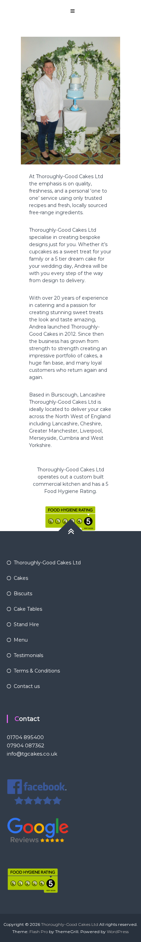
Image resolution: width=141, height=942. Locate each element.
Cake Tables (28, 609)
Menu (21, 640)
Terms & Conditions (37, 671)
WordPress (118, 931)
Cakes (21, 578)
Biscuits (23, 593)
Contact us (27, 686)
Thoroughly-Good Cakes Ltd (47, 563)
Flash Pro (38, 931)
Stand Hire (26, 624)
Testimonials (28, 655)
